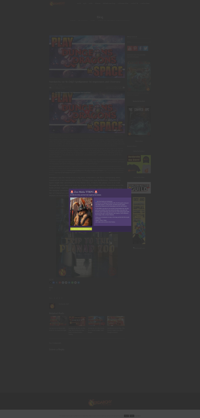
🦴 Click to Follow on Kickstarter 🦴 (81, 229)
